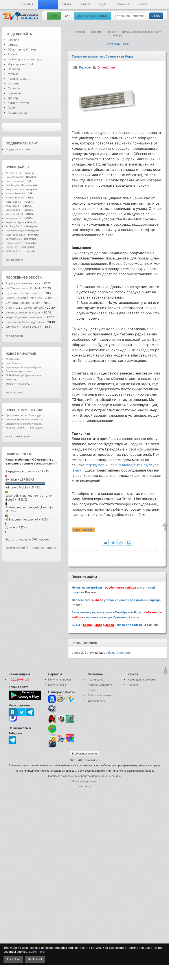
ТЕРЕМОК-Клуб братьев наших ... (25, 375)
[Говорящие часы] (52, 719)
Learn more (37, 951)
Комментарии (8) (18, 547)
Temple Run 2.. (14, 243)
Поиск (12, 107)
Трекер (66, 4)
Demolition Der (14, 189)
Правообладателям (84, 781)
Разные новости (19, 78)
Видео (103, 4)
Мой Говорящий (16, 234)
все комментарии (18, 436)
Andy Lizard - (13, 205)
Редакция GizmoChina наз (24, 298)
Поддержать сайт (22, 143)
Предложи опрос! (43, 547)
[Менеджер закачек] (52, 729)
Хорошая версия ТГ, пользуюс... (25, 427)
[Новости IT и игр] (61, 741)
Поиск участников (99, 695)
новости (34, 277)
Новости (47, 4)
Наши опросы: (18, 454)
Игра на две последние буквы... (24, 367)
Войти (54, 16)
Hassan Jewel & (14, 193)
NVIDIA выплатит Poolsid (23, 288)
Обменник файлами (22, 49)
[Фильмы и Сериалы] (52, 747)
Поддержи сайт (19, 112)
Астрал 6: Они (14, 173)
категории (113, 44)
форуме (29, 353)
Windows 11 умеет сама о (24, 327)
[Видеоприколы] (61, 722)
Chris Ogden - (14, 209)
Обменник (123, 4)
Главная (27, 4)
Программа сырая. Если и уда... (24, 415)
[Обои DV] (70, 741)
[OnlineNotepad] (52, 699)
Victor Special (13, 201)
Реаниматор (95, 679)
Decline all (35, 959)
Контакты (85, 786)
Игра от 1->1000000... (18, 383)
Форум (142, 4)
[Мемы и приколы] (61, 699)
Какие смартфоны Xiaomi (23, 312)
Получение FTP (58, 684)
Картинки (14, 93)
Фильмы (13, 83)
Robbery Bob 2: (14, 226)
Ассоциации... (14, 358)
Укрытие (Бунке (15, 222)
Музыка (13, 74)
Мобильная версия (84, 753)
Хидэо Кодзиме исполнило (25, 317)
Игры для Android (20, 64)
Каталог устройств (100, 684)
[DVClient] (70, 699)
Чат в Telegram (83, 529)
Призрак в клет (15, 176)
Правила (133, 684)
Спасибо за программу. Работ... (24, 423)
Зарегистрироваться (92, 16)
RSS (126, 44)
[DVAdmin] (52, 739)
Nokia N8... (12, 379)
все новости (14, 336)
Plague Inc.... (13, 246)
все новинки (14, 259)
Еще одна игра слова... (19, 371)
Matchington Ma (15, 185)
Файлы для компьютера (25, 59)
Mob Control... (14, 251)
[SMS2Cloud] (52, 709)
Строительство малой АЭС (25, 307)
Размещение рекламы (141, 679)
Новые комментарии (24, 410)
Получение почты (59, 679)
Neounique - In (14, 218)
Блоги (92, 690)
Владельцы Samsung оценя (25, 322)
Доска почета (96, 700)
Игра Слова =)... (15, 363)
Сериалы (14, 88)
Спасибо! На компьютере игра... (25, 419)
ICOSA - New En (15, 197)
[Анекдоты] (70, 722)
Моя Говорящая (15, 230)
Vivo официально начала (23, 302)
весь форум (14, 392)
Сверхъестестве (15, 181)
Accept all (13, 959)
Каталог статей (18, 102)
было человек (119, 652)
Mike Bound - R (14, 214)
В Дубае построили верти (24, 293)
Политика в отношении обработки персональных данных (84, 776)
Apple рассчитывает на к (23, 283)
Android (85, 4)
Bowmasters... (14, 238)
